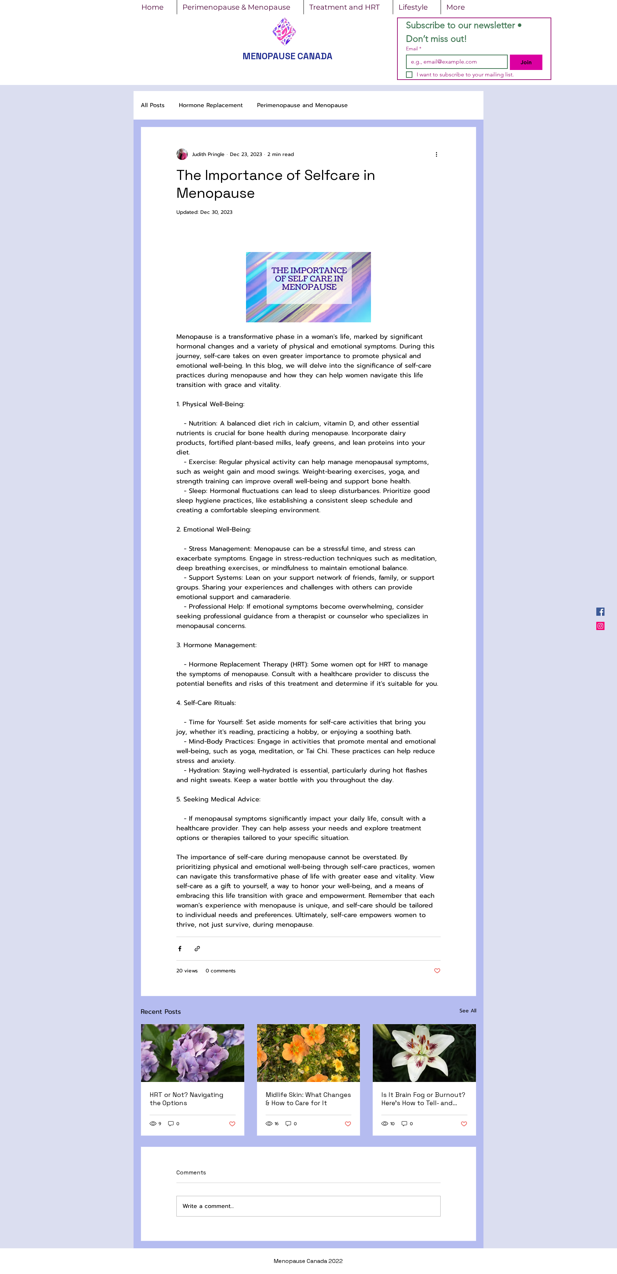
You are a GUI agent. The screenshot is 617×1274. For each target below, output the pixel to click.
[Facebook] (600, 612)
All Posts (153, 105)
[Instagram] (600, 626)
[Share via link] (197, 948)
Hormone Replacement (211, 105)
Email (413, 49)
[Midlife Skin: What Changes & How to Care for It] (308, 1053)
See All (468, 1010)
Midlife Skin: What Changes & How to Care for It (308, 1099)
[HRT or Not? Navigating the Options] (192, 1053)
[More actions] (436, 154)
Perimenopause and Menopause (302, 105)
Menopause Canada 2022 (308, 1261)
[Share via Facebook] (179, 948)
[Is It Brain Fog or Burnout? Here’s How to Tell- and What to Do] (424, 1053)
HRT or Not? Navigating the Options (187, 1099)
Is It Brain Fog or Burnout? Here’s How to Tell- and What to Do (423, 1099)
